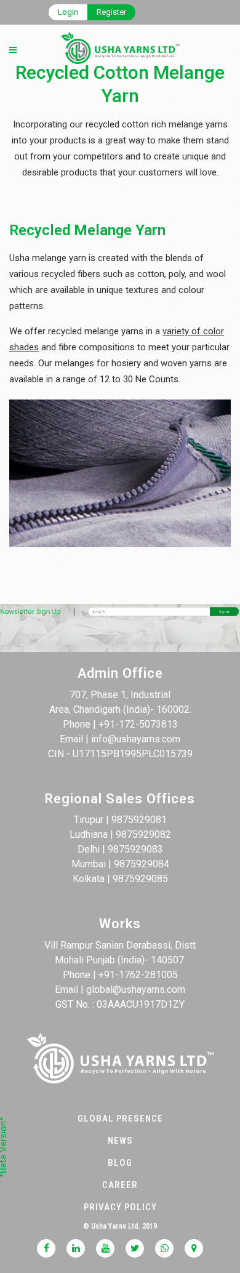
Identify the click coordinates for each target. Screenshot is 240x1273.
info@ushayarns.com (135, 739)
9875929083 (135, 849)
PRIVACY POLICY (120, 1207)
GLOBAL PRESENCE (120, 1118)
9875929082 (143, 834)
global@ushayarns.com (135, 989)
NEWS (120, 1140)
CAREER (120, 1185)
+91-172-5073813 (138, 724)
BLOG (120, 1162)
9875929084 (141, 864)
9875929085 (140, 879)
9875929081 (139, 819)
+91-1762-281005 (138, 975)
